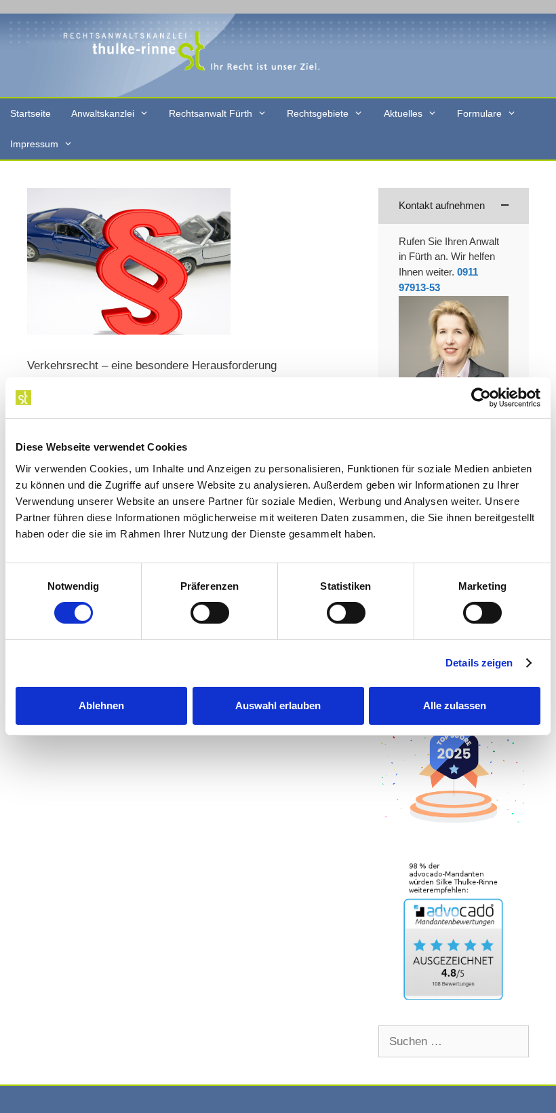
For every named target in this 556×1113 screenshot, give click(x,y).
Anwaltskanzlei (102, 113)
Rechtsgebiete (318, 113)
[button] (453, 206)
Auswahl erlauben (278, 705)
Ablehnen (101, 705)
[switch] (210, 613)
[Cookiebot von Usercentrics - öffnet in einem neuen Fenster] (481, 398)
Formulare (479, 113)
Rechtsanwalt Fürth (210, 113)
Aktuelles (403, 113)
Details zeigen (479, 662)
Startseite (30, 113)
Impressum (34, 143)
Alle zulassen (454, 705)
